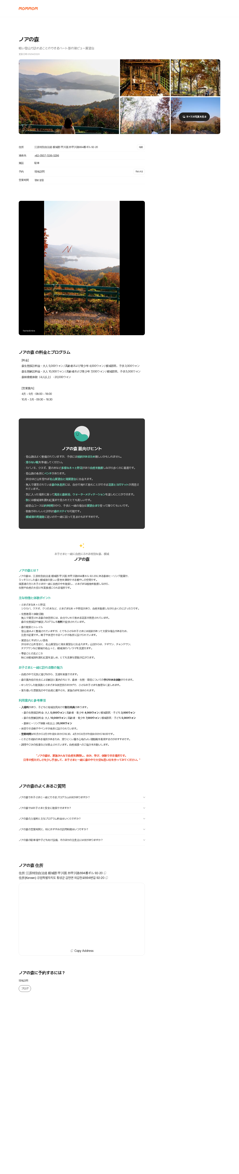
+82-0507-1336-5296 (46, 155)
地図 (141, 147)
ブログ (24, 988)
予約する (139, 171)
